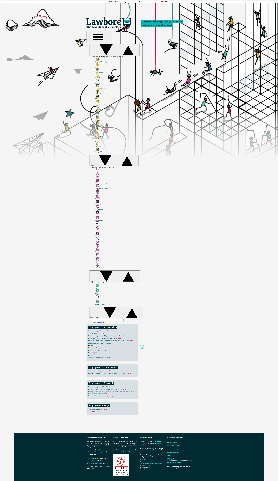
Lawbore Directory (172, 442)
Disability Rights (92, 353)
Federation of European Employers (97, 350)
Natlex (90, 355)
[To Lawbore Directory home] (109, 29)
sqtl (99, 450)
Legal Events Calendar (173, 445)
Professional (92, 281)
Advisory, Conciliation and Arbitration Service (100, 357)
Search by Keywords (94, 317)
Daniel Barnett (92, 345)
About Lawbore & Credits (174, 462)
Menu (110, 42)
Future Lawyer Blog (172, 449)
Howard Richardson (151, 457)
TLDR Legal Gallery (172, 459)
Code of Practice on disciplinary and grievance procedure (103, 396)
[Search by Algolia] (98, 322)
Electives (92, 165)
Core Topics (92, 54)
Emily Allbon (158, 441)
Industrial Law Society (94, 348)
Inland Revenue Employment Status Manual (99, 343)
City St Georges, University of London (151, 463)
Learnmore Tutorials (173, 452)
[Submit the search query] (93, 319)
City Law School (127, 452)
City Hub (169, 455)
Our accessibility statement (94, 463)
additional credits (92, 452)
